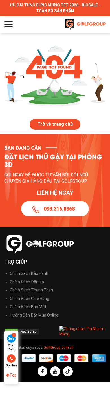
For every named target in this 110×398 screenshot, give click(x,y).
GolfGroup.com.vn (58, 347)
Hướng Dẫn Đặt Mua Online (34, 315)
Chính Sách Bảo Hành (29, 273)
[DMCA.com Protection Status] (27, 331)
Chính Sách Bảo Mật (28, 306)
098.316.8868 (59, 209)
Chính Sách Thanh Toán (31, 290)
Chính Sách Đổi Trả (27, 282)
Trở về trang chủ (55, 124)
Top (13, 375)
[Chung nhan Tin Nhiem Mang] (82, 331)
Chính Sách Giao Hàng (29, 298)
